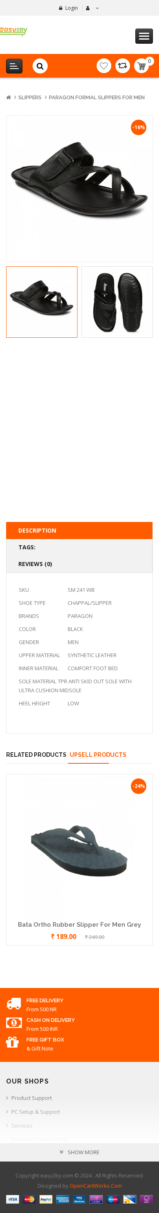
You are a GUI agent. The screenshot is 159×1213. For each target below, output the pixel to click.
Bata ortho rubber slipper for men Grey (79, 924)
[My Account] (91, 8)
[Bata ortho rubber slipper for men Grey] (79, 846)
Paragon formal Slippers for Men (97, 97)
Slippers (30, 97)
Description (37, 530)
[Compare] (122, 65)
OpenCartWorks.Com (96, 1185)
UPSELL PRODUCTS (98, 754)
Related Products (36, 754)
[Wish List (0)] (104, 65)
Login (71, 7)
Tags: (26, 547)
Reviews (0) (35, 564)
